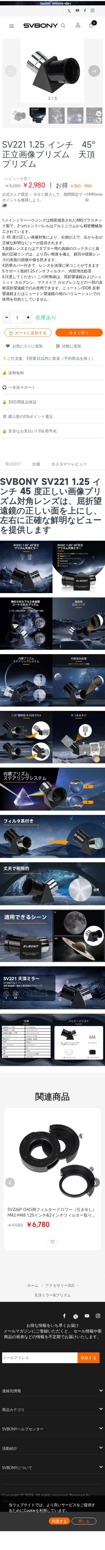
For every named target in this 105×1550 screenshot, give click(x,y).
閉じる (84, 1521)
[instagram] (98, 1316)
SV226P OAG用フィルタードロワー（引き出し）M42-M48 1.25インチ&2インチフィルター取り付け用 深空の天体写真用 (52, 1212)
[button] (94, 71)
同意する (59, 1521)
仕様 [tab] (36, 463)
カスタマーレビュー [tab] (69, 463)
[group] (19, 116)
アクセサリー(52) (59, 1285)
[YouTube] (87, 1316)
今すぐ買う (79, 332)
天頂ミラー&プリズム (52, 1295)
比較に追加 (70, 345)
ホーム (32, 1285)
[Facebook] (64, 1316)
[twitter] (75, 1316)
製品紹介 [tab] (13, 463)
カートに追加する (30, 332)
